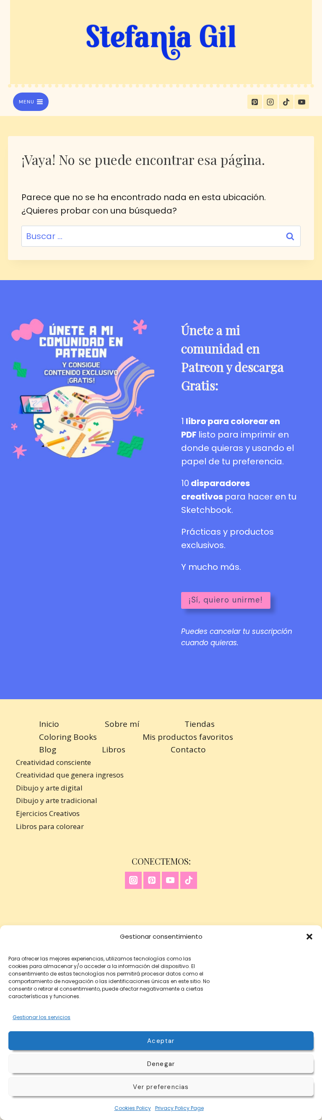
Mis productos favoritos (188, 736)
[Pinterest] (254, 102)
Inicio (49, 723)
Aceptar (160, 1041)
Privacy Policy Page (179, 1108)
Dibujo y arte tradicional (56, 800)
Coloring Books (68, 736)
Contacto (188, 749)
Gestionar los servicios (41, 1017)
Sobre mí (122, 723)
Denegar (161, 1064)
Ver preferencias (161, 1087)
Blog (47, 749)
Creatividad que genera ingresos (70, 775)
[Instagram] (270, 102)
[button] (309, 936)
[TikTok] (286, 102)
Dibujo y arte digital (49, 788)
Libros (113, 749)
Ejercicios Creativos (48, 813)
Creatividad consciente (53, 762)
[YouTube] (301, 102)
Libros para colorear (50, 826)
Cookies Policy (132, 1108)
